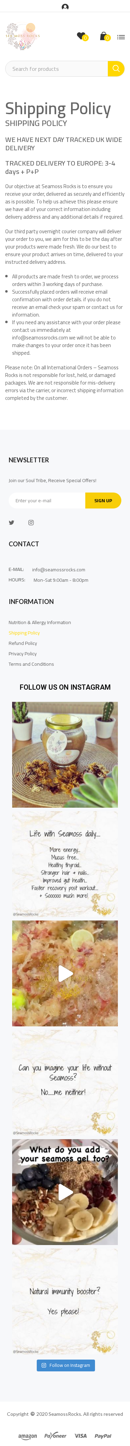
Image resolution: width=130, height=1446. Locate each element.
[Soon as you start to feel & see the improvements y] (65, 1083)
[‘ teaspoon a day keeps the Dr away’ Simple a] (65, 864)
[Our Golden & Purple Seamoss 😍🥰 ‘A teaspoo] (65, 973)
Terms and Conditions (32, 664)
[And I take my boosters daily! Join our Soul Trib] (65, 1301)
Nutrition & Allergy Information (40, 622)
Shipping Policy (24, 632)
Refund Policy (23, 643)
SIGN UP (103, 500)
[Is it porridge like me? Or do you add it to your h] (65, 1192)
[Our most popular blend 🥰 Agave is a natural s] (65, 755)
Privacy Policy (23, 653)
